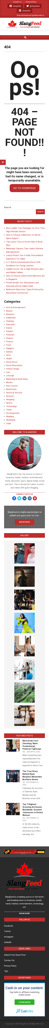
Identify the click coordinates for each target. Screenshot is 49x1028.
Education (10, 324)
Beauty (9, 311)
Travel (9, 409)
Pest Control (12, 386)
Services (10, 396)
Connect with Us (24, 494)
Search (7, 207)
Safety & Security (14, 392)
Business (10, 314)
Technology (11, 406)
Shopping (10, 399)
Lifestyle (10, 375)
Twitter (7, 931)
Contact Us (9, 960)
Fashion (9, 331)
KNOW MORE (24, 522)
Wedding (10, 416)
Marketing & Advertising (16, 379)
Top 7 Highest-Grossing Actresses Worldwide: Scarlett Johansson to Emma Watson (32, 809)
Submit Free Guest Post (15, 955)
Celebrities (11, 317)
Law (8, 372)
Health (9, 358)
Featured (10, 334)
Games (9, 352)
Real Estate (11, 389)
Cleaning (10, 321)
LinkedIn (7, 942)
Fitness (9, 341)
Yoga (8, 423)
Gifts (8, 355)
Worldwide (10, 420)
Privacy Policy (10, 966)
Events (9, 328)
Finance (9, 338)
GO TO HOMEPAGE (24, 188)
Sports (9, 403)
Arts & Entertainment (15, 307)
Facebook (8, 926)
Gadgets (10, 348)
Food (8, 345)
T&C (6, 971)
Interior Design (12, 369)
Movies (9, 382)
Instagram (8, 937)
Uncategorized (12, 413)
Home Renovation (14, 365)
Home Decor (11, 362)
